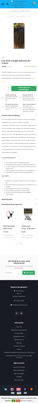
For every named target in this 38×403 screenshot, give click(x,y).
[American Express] (5, 389)
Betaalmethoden (19, 336)
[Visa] (19, 393)
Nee (18, 400)
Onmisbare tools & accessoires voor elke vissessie (19, 357)
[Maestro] (24, 389)
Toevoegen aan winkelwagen (24, 88)
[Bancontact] (12, 393)
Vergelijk (19, 377)
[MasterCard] (31, 389)
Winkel (19, 349)
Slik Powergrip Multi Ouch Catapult (9, 228)
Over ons (19, 327)
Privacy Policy (19, 333)
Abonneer (29, 273)
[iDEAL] (12, 389)
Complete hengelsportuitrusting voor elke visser (19, 352)
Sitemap (19, 343)
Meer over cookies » (27, 400)
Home (8, 16)
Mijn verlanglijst (19, 373)
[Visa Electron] (25, 393)
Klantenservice (19, 340)
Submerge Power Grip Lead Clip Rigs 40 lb (28, 228)
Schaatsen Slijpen (19, 346)
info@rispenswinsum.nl (20, 305)
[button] (17, 243)
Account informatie (19, 367)
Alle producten (19, 380)
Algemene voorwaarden (19, 330)
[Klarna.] (18, 389)
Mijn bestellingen (19, 370)
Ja (13, 400)
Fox (3, 57)
